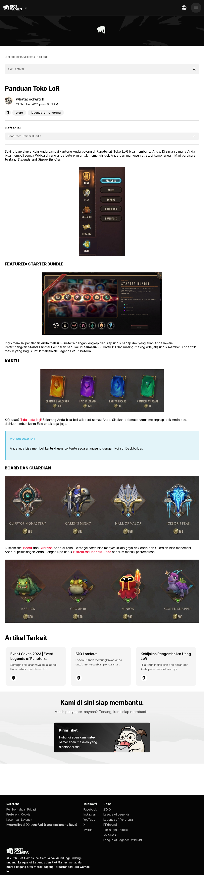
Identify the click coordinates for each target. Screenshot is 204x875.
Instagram (89, 814)
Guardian (46, 548)
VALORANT (110, 834)
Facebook (90, 809)
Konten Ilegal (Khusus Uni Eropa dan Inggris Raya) (41, 824)
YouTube (89, 819)
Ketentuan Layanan (19, 819)
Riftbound (110, 824)
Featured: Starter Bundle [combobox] (24, 136)
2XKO (107, 809)
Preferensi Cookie (18, 814)
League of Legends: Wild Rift (122, 840)
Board (27, 548)
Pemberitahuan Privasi (21, 809)
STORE (43, 57)
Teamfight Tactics (115, 829)
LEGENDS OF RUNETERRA (20, 57)
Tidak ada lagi (30, 420)
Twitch (87, 829)
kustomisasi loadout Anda (92, 552)
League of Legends (116, 814)
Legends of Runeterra (118, 819)
